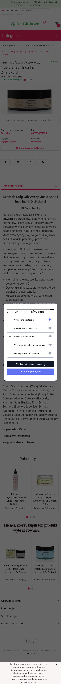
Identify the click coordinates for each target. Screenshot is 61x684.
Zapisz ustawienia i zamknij (30, 364)
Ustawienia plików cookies (28, 311)
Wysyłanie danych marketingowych (29, 345)
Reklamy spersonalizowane (26, 353)
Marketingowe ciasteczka (25, 328)
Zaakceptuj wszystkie (30, 371)
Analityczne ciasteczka (23, 336)
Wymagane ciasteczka (23, 320)
